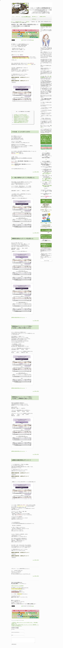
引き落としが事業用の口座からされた (21, 121)
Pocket (32, 40)
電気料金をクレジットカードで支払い (21, 117)
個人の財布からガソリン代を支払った (21, 115)
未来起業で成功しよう (19, 21)
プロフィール (18, 16)
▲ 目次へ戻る (36, 171)
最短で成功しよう (35, 16)
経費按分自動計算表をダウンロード (21, 122)
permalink (23, 620)
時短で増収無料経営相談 (26, 16)
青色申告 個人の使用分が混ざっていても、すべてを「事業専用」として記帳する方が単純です (25, 625)
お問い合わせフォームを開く (46, 240)
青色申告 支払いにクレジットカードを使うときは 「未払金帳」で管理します (24, 623)
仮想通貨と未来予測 (42, 16)
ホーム (13, 16)
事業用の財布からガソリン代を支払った (21, 116)
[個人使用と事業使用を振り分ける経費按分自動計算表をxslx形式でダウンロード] (13, 79)
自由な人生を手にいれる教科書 (17, 585)
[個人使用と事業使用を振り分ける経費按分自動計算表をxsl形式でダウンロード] (13, 82)
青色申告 (27, 21)
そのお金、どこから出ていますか (20, 114)
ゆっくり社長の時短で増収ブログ (31, 8)
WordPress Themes (50, 647)
